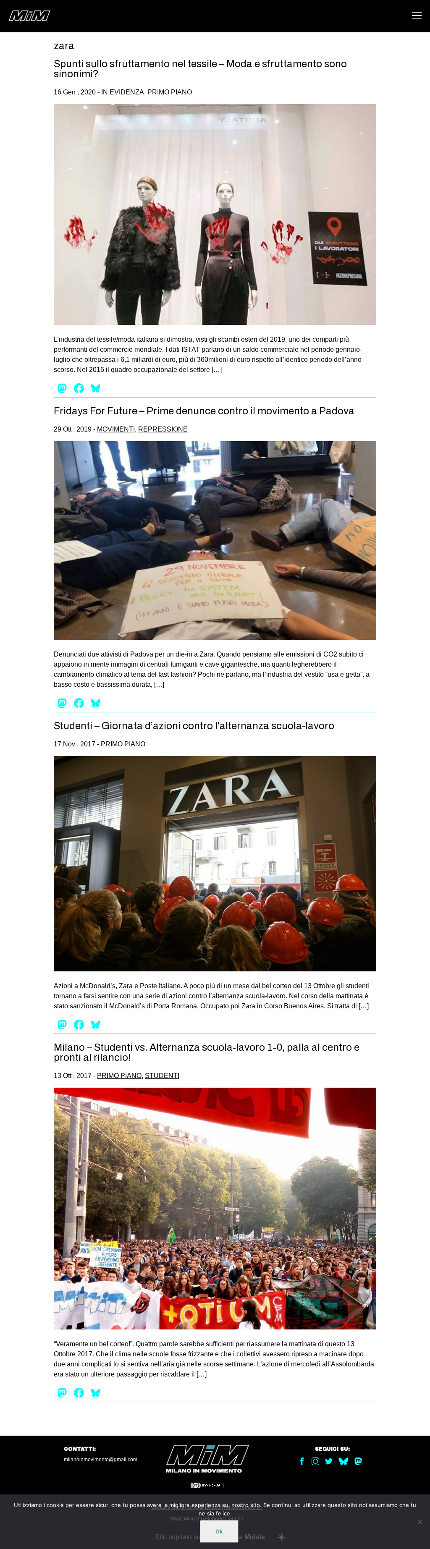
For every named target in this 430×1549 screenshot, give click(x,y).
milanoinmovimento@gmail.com (100, 1460)
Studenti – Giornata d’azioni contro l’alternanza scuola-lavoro (194, 725)
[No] (419, 1522)
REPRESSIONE (163, 429)
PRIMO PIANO (169, 92)
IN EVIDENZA (122, 92)
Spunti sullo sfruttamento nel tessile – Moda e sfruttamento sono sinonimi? (200, 68)
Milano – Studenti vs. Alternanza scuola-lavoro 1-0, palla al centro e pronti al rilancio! (206, 1052)
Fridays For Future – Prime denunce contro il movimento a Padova (204, 411)
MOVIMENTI (116, 429)
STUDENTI (162, 1075)
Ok (219, 1531)
